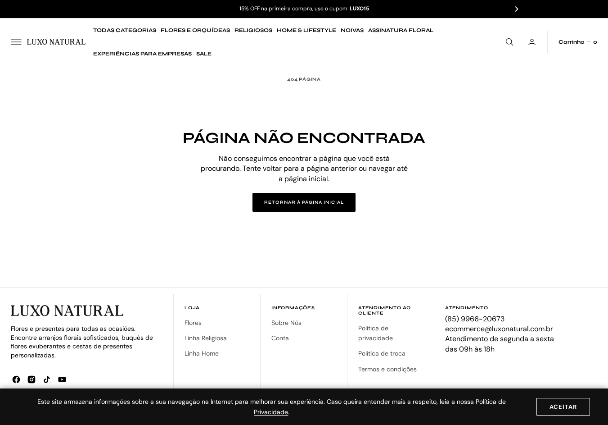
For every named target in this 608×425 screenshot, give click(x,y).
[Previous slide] (91, 9)
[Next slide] (516, 9)
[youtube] (62, 379)
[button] (16, 42)
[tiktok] (46, 379)
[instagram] (31, 379)
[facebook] (16, 379)
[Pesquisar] (508, 42)
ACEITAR (563, 407)
